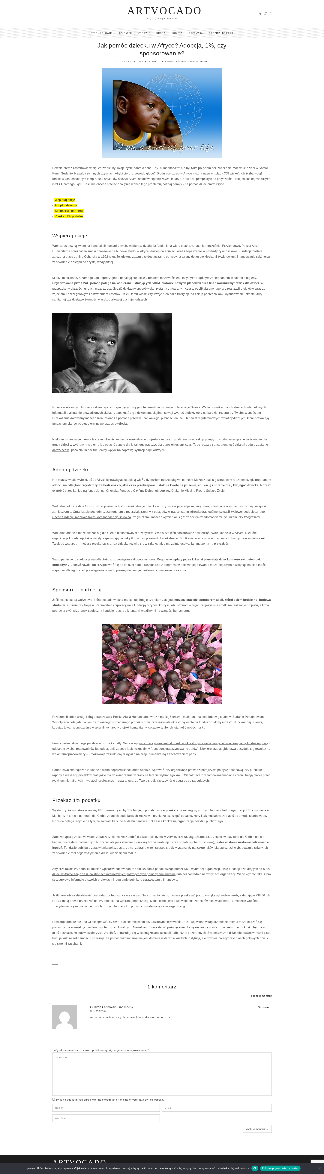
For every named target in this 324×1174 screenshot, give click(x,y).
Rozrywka (196, 33)
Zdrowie (144, 33)
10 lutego (153, 61)
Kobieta (177, 33)
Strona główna (102, 33)
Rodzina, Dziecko (221, 33)
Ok (255, 1168)
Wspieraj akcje (65, 200)
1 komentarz (161, 987)
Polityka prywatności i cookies (280, 1168)
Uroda (160, 33)
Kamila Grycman (132, 61)
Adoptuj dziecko (66, 205)
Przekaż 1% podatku (69, 216)
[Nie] (319, 1168)
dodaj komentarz (261, 995)
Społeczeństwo (175, 61)
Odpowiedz (265, 1007)
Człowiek (125, 33)
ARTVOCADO (164, 10)
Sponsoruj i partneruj (69, 210)
